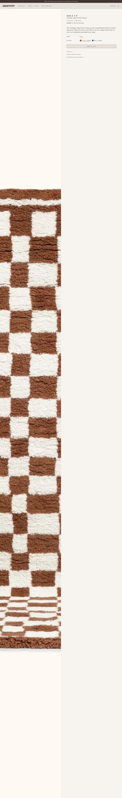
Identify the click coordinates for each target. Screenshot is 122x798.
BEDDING (21, 6)
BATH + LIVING (33, 6)
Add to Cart (91, 46)
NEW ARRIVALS (47, 6)
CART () (113, 6)
